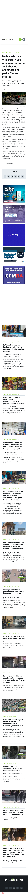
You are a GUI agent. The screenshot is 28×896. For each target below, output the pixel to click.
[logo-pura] (7, 39)
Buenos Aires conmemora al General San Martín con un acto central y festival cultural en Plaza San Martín (13, 545)
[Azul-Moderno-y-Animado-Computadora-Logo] (14, 225)
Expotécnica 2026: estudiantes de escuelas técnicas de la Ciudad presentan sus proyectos (12, 770)
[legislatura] (14, 205)
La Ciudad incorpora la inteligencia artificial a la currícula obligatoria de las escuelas (13, 348)
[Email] (22, 176)
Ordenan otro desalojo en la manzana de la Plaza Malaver (14, 637)
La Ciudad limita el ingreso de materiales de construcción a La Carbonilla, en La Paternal (13, 722)
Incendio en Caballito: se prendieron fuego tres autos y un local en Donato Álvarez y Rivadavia (14, 679)
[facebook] (6, 888)
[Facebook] (5, 176)
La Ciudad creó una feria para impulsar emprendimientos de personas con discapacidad (13, 400)
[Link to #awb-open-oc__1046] (20, 39)
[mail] (21, 888)
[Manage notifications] (3, 893)
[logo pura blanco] (14, 879)
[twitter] (10, 888)
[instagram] (14, 888)
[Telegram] (18, 176)
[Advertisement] (14, 17)
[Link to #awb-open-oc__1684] (23, 39)
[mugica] (14, 92)
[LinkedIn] (12, 176)
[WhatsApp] (15, 176)
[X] (8, 176)
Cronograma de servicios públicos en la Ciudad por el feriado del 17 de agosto (13, 591)
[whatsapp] (17, 888)
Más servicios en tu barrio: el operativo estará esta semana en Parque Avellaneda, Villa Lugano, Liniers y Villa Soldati (13, 495)
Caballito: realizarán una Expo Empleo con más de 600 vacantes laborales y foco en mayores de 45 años (13, 446)
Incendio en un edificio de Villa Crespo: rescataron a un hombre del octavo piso (13, 812)
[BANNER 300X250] (14, 186)
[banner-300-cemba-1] (14, 267)
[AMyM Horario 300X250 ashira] (14, 247)
